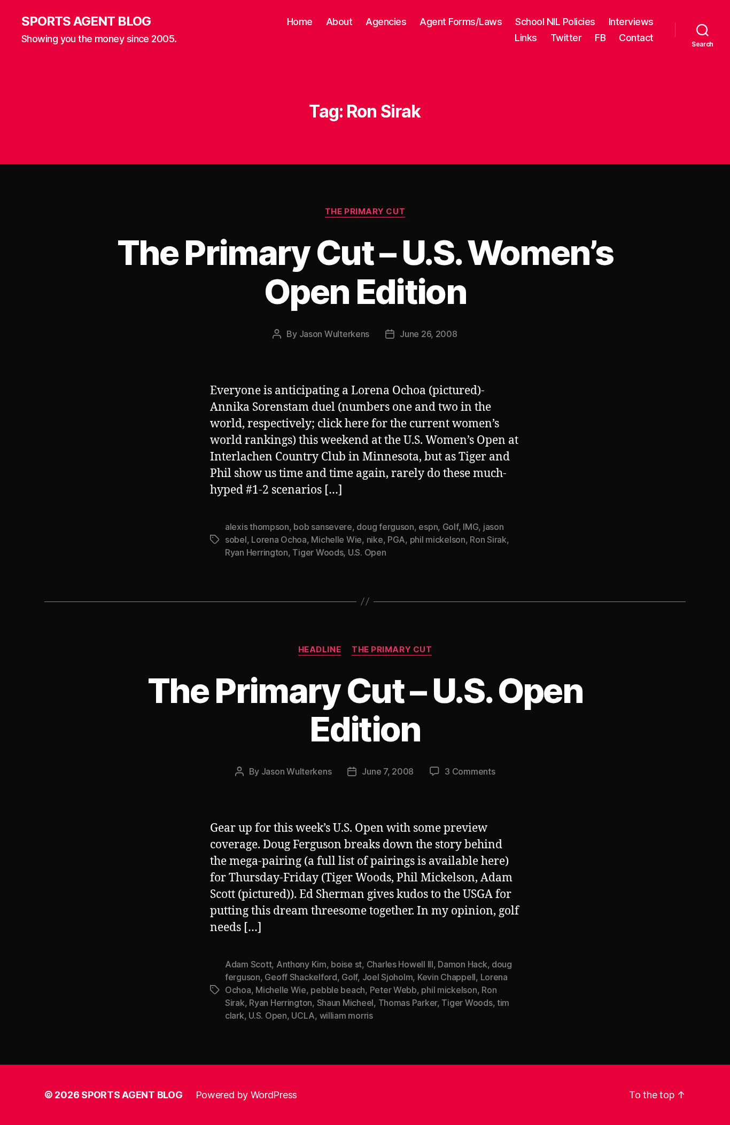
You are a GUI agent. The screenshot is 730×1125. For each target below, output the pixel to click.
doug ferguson (385, 526)
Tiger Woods (317, 552)
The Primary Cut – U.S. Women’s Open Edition (365, 272)
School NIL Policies (555, 21)
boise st (346, 964)
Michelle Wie (336, 539)
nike (375, 539)
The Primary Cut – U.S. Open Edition (365, 710)
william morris (346, 1015)
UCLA (303, 1015)
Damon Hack (462, 964)
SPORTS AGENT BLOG (86, 21)
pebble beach (337, 990)
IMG (470, 526)
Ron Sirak (488, 539)
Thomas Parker (408, 1002)
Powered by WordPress (247, 1094)
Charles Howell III (400, 964)
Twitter (566, 37)
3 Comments (470, 771)
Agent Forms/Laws (461, 21)
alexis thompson (257, 526)
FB (600, 37)
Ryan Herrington (256, 552)
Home (300, 21)
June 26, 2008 (428, 334)
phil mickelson (437, 539)
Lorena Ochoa (279, 539)
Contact (636, 37)
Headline (319, 649)
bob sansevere (322, 526)
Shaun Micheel (345, 1002)
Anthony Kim (301, 964)
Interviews (631, 21)
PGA (396, 539)
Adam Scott (248, 964)
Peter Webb (393, 990)
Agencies (386, 21)
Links (526, 37)
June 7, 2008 (388, 771)
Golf (450, 526)
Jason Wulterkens (334, 334)
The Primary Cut (365, 211)
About (339, 21)
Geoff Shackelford (301, 977)
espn (428, 526)
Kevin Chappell (446, 977)
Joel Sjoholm (387, 977)
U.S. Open (367, 552)
